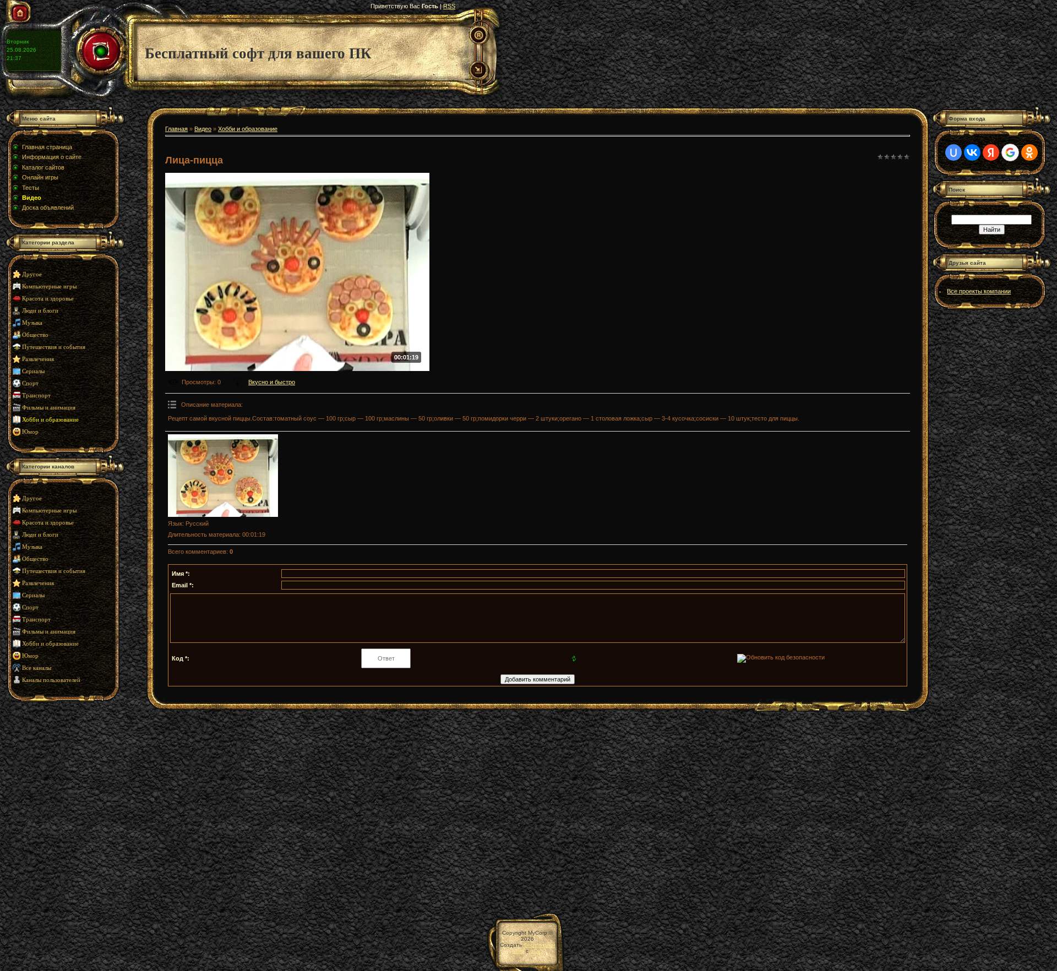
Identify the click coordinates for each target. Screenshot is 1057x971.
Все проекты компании (979, 291)
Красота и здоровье (48, 299)
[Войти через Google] (1010, 152)
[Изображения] (223, 475)
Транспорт (36, 395)
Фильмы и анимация (48, 408)
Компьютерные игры (49, 286)
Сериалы (33, 371)
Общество (35, 335)
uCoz (536, 951)
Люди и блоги (40, 311)
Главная (176, 129)
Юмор (30, 432)
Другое (32, 274)
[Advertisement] (74, 801)
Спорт (30, 383)
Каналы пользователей (51, 680)
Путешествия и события (53, 347)
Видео (202, 129)
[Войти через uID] (953, 152)
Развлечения (38, 359)
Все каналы (36, 668)
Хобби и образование (50, 420)
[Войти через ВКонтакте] (972, 152)
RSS (449, 6)
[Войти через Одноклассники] (1029, 152)
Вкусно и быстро (271, 382)
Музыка (32, 323)
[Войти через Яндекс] (991, 152)
